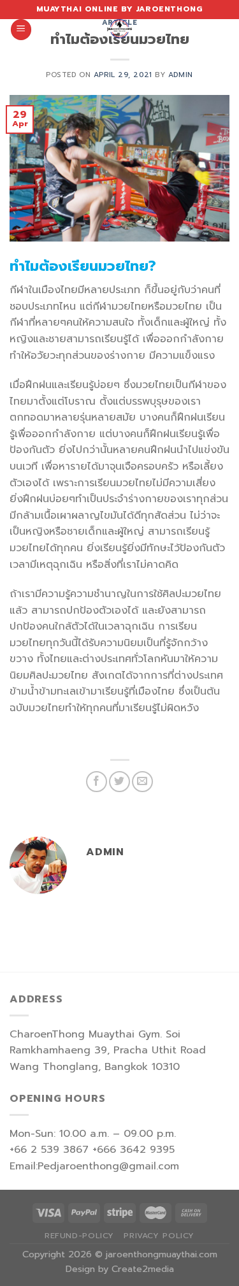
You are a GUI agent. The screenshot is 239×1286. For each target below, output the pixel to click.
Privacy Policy (159, 1235)
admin (180, 74)
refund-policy (79, 1235)
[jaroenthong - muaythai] (120, 28)
